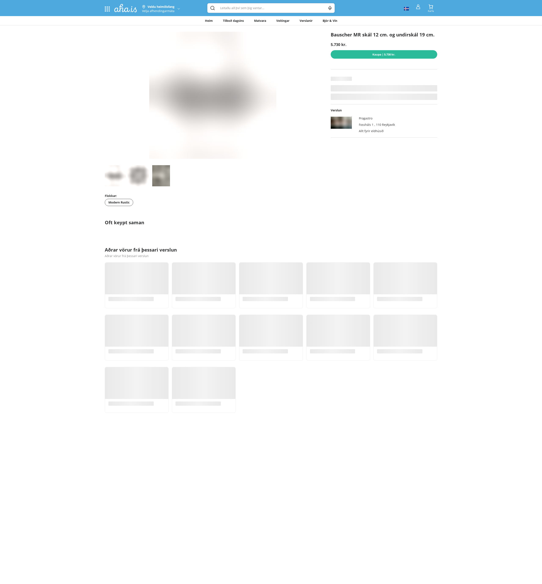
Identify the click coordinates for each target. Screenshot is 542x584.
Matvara (260, 21)
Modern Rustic (119, 202)
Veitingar (282, 21)
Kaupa (383, 54)
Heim (209, 21)
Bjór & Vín (330, 21)
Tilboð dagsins (233, 21)
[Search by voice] (330, 8)
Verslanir (306, 21)
